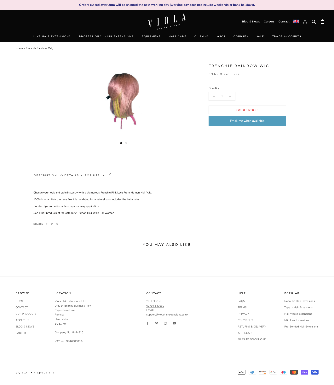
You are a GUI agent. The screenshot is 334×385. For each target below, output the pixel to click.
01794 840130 (155, 306)
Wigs (221, 36)
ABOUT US (22, 320)
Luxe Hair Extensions (52, 36)
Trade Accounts (286, 36)
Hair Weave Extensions (298, 314)
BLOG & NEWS (24, 326)
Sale (260, 36)
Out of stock (247, 109)
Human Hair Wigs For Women (96, 212)
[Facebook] (47, 224)
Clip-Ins (201, 36)
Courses (240, 36)
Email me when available (247, 121)
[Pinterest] (57, 224)
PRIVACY (243, 314)
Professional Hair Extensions (106, 36)
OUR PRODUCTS (26, 314)
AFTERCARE (245, 333)
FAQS (241, 301)
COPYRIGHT (245, 320)
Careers (269, 21)
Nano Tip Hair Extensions (299, 301)
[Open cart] (322, 21)
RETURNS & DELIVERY (252, 326)
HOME (19, 301)
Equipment (151, 36)
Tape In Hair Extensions (298, 307)
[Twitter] (52, 224)
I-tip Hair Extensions (296, 320)
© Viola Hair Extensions (35, 373)
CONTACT (21, 307)
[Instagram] (165, 323)
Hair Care (178, 36)
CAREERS (21, 333)
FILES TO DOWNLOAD (252, 339)
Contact (284, 21)
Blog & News (251, 21)
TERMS (242, 307)
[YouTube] (174, 323)
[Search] (314, 21)
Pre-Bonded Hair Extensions (301, 326)
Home (19, 48)
